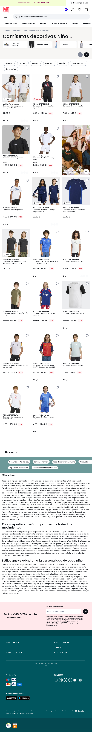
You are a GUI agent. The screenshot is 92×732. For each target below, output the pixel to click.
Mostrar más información (46, 663)
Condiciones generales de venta (16, 711)
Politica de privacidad (51, 711)
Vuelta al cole (11, 23)
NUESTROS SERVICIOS (61, 642)
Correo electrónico (54, 606)
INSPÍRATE (57, 647)
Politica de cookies (35, 711)
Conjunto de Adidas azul (19, 462)
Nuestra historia (59, 23)
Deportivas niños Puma (18, 467)
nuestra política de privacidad (56, 622)
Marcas (75, 23)
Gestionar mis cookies (26, 713)
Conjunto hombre (41, 462)
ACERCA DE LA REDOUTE (14, 652)
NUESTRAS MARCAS (60, 652)
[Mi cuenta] (73, 9)
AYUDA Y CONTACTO (12, 642)
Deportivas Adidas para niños (45, 467)
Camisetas (45, 31)
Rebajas (44, 23)
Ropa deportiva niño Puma (64, 462)
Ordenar (8, 63)
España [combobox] (81, 711)
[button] (86, 9)
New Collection (28, 23)
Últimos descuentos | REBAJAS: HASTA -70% (33, 3)
